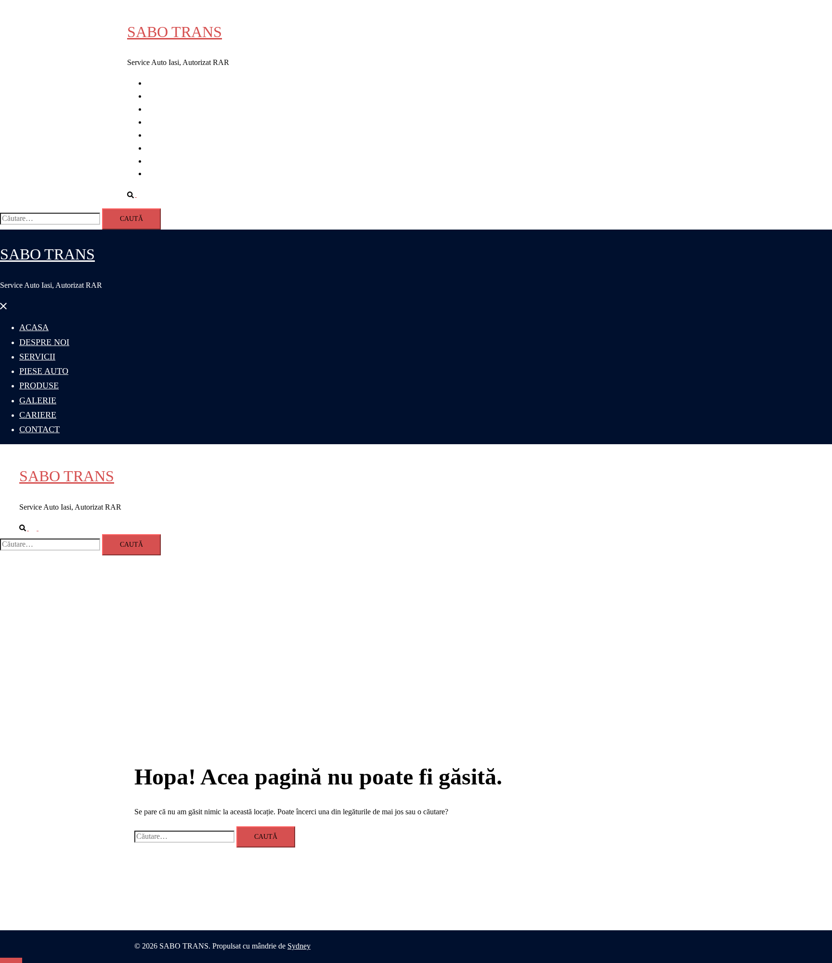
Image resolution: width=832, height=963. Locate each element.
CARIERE (163, 161)
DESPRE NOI (169, 96)
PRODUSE (164, 135)
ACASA (159, 83)
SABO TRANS (174, 31)
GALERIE (163, 148)
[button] (135, 194)
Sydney (299, 946)
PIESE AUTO (168, 122)
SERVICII (162, 109)
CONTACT (164, 173)
